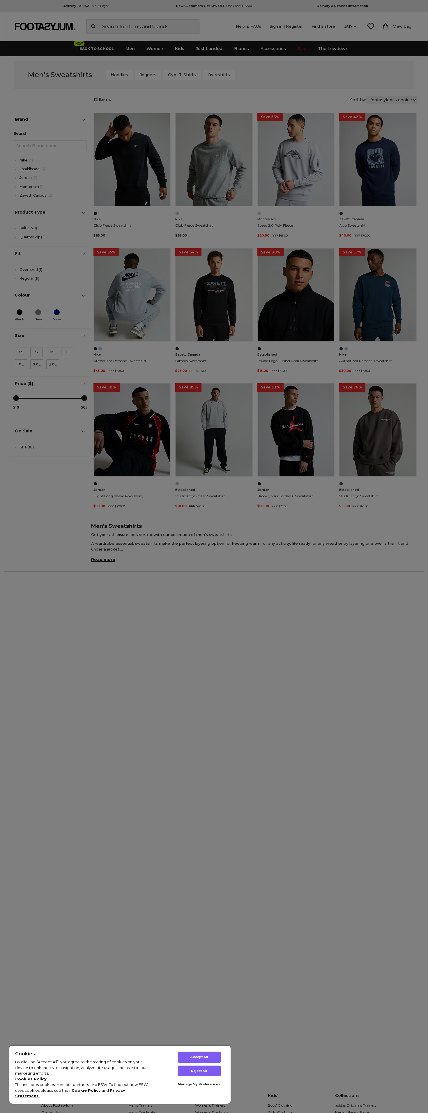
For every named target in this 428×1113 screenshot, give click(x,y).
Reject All (199, 1071)
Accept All (199, 1057)
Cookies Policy (31, 1079)
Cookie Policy (86, 1090)
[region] (120, 1074)
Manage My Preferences (199, 1084)
